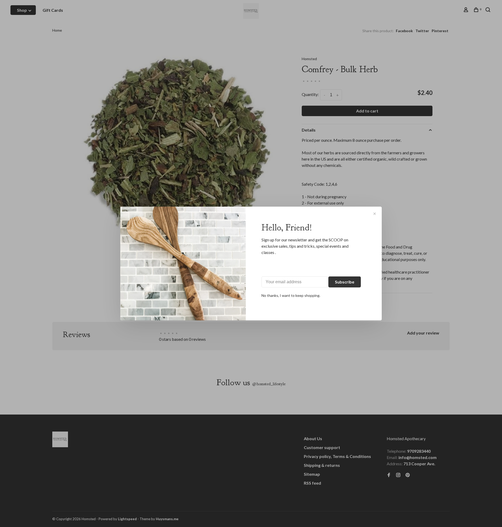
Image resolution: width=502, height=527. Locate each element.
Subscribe (344, 281)
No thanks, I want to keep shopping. (290, 295)
